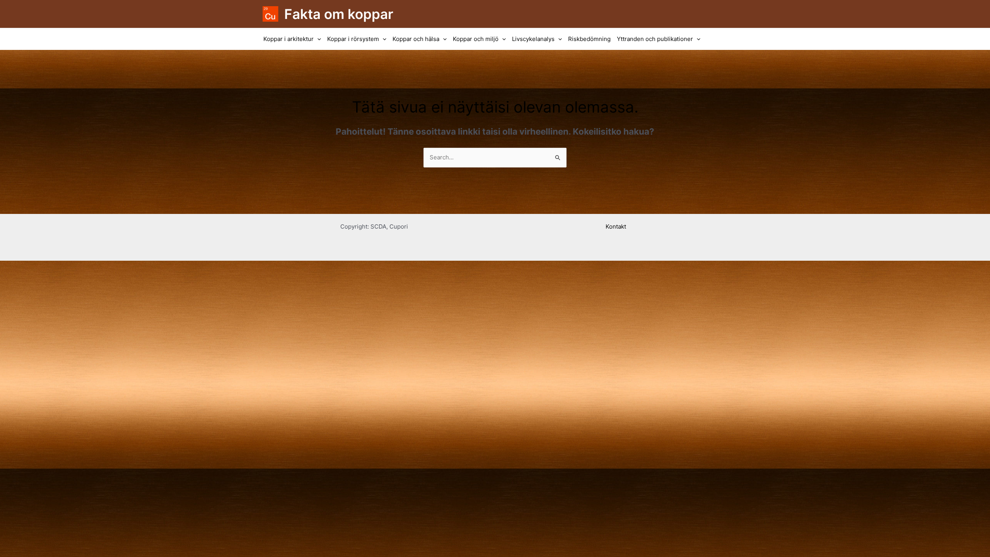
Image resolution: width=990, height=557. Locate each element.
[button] (317, 39)
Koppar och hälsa (416, 39)
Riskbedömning (589, 39)
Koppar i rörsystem (353, 39)
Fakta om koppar (338, 14)
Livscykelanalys (533, 39)
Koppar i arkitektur (288, 39)
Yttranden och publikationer (655, 39)
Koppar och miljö (475, 39)
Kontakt (616, 226)
